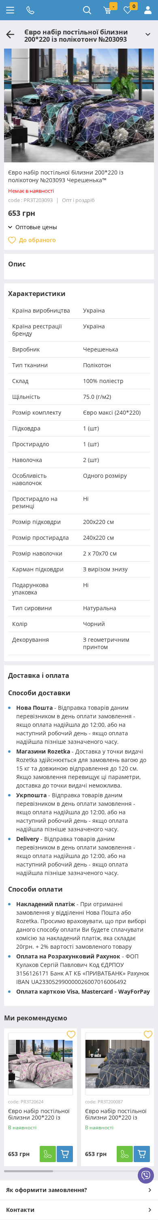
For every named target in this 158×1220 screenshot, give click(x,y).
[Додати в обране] (71, 1034)
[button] (79, 158)
